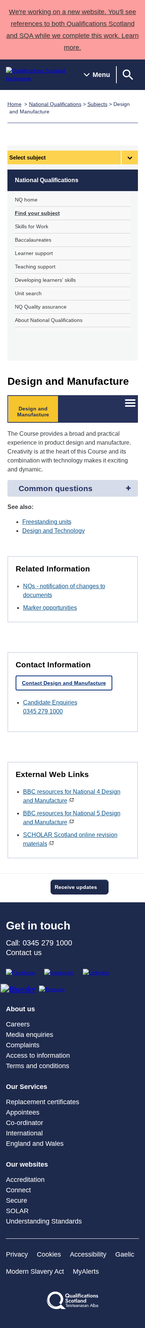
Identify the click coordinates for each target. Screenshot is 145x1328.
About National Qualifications (49, 320)
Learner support (34, 253)
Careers (18, 1024)
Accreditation (25, 1179)
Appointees (22, 1112)
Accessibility (88, 1254)
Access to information (38, 1055)
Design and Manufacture (33, 412)
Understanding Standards (44, 1221)
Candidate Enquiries (50, 702)
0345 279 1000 (43, 711)
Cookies (49, 1254)
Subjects (97, 104)
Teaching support (35, 267)
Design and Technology (53, 531)
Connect (18, 1190)
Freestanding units (46, 522)
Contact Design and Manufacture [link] (64, 683)
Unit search (28, 293)
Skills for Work (31, 226)
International (24, 1133)
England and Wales (35, 1143)
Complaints (22, 1045)
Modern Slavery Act (35, 1271)
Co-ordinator (24, 1122)
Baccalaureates (33, 240)
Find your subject (37, 213)
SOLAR (17, 1211)
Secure (16, 1200)
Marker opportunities (50, 608)
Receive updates (76, 887)
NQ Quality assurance (41, 307)
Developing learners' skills (45, 280)
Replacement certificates (42, 1102)
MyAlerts (86, 1271)
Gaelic (124, 1254)
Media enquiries (29, 1034)
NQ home (26, 200)
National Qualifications (55, 104)
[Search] (128, 74)
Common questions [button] (56, 488)
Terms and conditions (37, 1066)
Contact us (24, 952)
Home (14, 104)
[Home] (39, 75)
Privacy (17, 1254)
